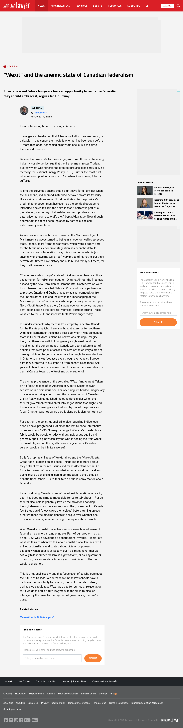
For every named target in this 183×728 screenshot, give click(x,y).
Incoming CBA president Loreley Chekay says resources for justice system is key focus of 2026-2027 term (166, 203)
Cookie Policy (58, 703)
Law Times (24, 681)
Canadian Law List (46, 681)
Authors (51, 693)
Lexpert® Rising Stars (74, 681)
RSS (112, 693)
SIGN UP (93, 658)
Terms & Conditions (119, 703)
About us (20, 703)
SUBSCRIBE (133, 5)
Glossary (7, 693)
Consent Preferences (79, 703)
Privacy (45, 703)
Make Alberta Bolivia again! (37, 617)
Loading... (167, 6)
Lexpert (7, 681)
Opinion (13, 66)
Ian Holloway (40, 112)
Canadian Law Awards (104, 681)
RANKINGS (81, 5)
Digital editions (36, 693)
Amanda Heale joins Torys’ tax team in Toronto (164, 190)
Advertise (8, 703)
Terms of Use (99, 703)
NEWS (41, 5)
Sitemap (103, 693)
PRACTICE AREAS (60, 5)
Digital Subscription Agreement (147, 703)
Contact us (33, 703)
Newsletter (20, 693)
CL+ (148, 5)
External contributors (68, 693)
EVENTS (97, 5)
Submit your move (12, 709)
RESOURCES (115, 5)
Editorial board (88, 693)
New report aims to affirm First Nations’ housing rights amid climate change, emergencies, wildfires (166, 215)
